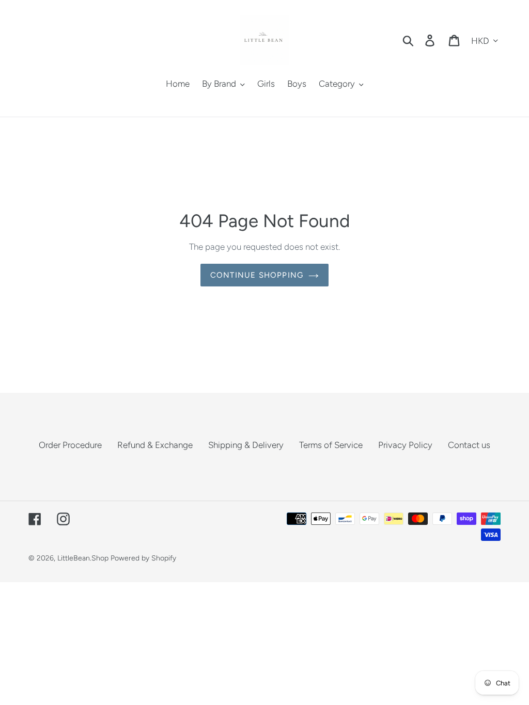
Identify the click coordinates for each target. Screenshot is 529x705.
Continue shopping (256, 275)
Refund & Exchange (155, 445)
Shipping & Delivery (246, 445)
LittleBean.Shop (82, 558)
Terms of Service (331, 445)
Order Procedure (70, 445)
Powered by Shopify (143, 558)
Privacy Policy (405, 445)
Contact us (469, 445)
